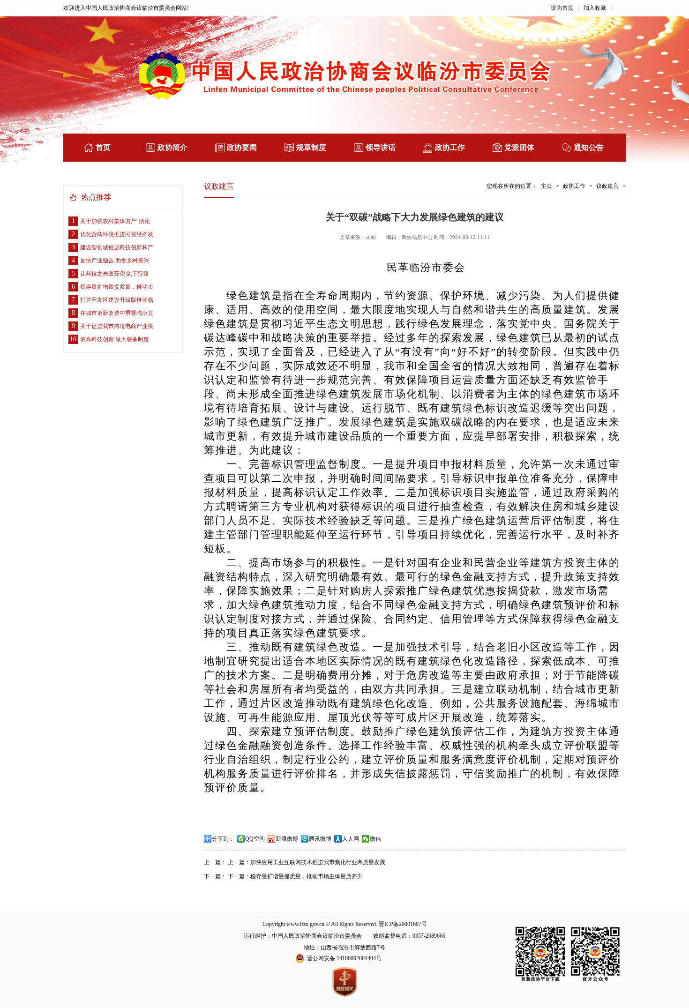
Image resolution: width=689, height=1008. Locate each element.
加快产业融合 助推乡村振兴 (111, 260)
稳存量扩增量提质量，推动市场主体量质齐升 (306, 876)
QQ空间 (255, 839)
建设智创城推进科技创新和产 (113, 247)
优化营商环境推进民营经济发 (113, 234)
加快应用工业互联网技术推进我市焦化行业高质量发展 (317, 862)
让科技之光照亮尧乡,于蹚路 (111, 273)
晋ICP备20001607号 (403, 924)
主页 (546, 186)
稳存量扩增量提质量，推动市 (113, 286)
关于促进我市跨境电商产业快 (113, 325)
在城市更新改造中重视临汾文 (113, 312)
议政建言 (607, 186)
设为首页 (562, 8)
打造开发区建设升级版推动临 (113, 299)
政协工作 (574, 186)
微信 (375, 839)
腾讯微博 (320, 839)
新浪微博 (287, 839)
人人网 (350, 839)
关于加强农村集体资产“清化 (111, 220)
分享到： (223, 839)
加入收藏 (595, 8)
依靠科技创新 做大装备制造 (109, 339)
